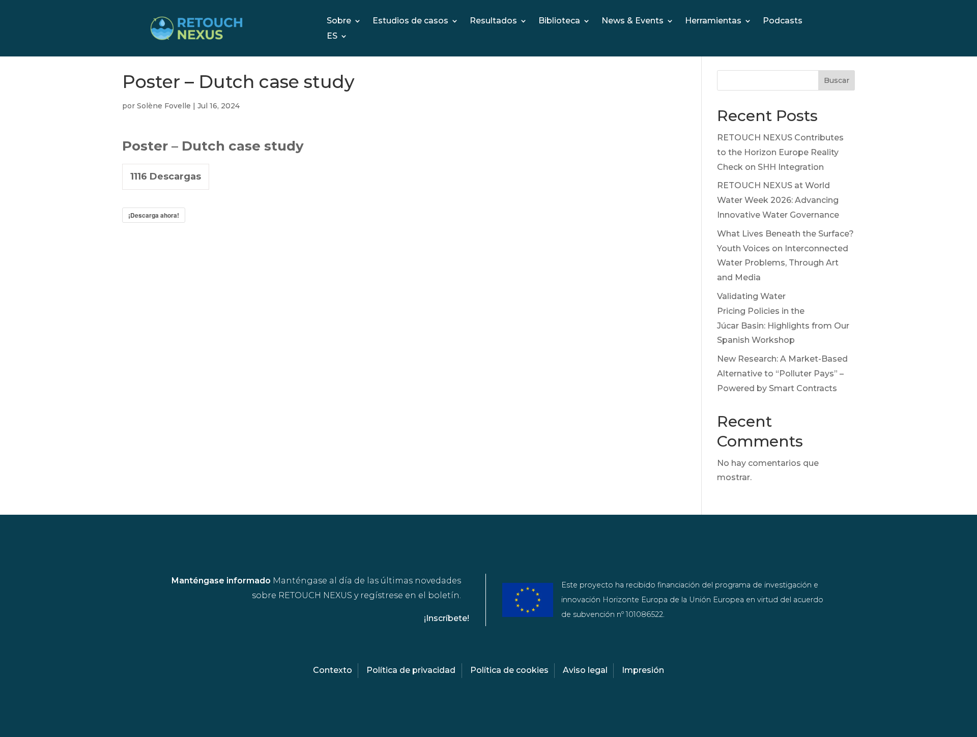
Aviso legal (585, 670)
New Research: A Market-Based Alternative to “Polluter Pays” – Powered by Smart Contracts (782, 373)
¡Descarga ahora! (153, 215)
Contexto (332, 670)
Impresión (643, 670)
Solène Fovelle (164, 105)
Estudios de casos (410, 21)
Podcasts (782, 21)
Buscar (836, 80)
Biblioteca (559, 21)
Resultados (493, 21)
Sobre (339, 21)
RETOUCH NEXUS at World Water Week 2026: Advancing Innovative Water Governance (778, 200)
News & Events (632, 21)
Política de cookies (509, 670)
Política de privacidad (410, 670)
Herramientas (713, 21)
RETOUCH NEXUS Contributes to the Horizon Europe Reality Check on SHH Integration (780, 152)
